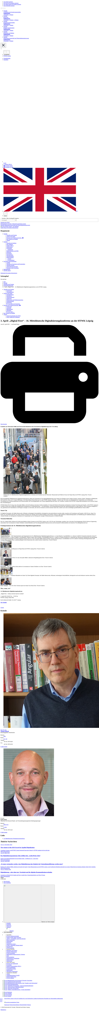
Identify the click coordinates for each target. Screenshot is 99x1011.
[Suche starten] (16, 220)
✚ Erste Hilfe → (10, 312)
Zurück (2, 607)
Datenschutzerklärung (15, 1004)
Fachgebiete (9, 248)
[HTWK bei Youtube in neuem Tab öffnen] (7, 996)
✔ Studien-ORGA (7, 164)
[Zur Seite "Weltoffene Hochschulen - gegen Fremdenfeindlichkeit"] (18, 985)
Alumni (8, 240)
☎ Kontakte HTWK (8, 167)
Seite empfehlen (7, 882)
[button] (6, 52)
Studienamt (9, 298)
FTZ (7, 824)
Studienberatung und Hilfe (12, 251)
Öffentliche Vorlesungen (12, 971)
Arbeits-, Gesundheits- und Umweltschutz (16, 938)
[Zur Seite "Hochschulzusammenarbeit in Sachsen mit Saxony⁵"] (11, 988)
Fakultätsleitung (10, 294)
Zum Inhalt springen (8, 1)
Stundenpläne (9, 941)
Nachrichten (9, 290)
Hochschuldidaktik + (11, 967)
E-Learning (9, 965)
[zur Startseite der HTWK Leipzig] (10, 226)
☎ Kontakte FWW (8, 165)
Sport (7, 955)
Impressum (6, 1004)
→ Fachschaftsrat (10, 260)
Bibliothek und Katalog (11, 950)
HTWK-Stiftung (10, 978)
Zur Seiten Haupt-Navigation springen (12, 4)
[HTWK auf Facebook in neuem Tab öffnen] (7, 994)
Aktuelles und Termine (11, 235)
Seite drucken (6, 881)
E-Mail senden (4, 746)
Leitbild (8, 262)
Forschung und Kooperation (9, 261)
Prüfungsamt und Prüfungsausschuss (14, 300)
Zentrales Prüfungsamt (11, 951)
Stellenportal (9, 961)
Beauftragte (9, 302)
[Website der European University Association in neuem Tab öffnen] (17, 980)
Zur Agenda (4, 602)
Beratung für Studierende (12, 963)
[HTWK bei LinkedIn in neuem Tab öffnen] (7, 993)
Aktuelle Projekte (10, 265)
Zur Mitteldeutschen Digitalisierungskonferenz (14, 838)
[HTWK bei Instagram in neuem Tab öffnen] (7, 992)
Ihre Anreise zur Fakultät (12, 239)
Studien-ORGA (10, 245)
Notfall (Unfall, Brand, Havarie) (13, 937)
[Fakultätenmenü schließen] (3, 45)
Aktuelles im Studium (11, 243)
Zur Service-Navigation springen (10, 3)
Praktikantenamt (10, 301)
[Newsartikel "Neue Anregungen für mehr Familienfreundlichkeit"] (20, 983)
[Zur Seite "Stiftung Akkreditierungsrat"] (17, 989)
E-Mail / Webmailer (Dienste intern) (14, 945)
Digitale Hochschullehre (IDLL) (13, 966)
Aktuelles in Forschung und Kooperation (15, 264)
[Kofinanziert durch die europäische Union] (11, 1002)
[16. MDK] (25, 493)
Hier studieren (9, 244)
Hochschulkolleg (10, 957)
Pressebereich (9, 946)
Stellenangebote (10, 257)
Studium (5, 241)
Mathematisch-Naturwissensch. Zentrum (15, 954)
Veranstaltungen (10, 292)
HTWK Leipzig (7, 56)
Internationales (9, 254)
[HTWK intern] (7, 270)
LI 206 (5, 827)
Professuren (9, 306)
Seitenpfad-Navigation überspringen (9, 273)
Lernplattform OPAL (11, 968)
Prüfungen (8, 252)
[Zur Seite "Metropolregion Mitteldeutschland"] (13, 987)
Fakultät (5, 233)
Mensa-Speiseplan (10, 940)
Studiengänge (9, 247)
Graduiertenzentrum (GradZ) (13, 975)
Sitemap (29, 1004)
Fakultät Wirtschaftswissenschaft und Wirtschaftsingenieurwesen (15, 225)
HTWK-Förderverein (11, 976)
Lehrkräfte (8, 308)
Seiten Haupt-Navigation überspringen (9, 227)
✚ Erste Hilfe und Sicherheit (13, 304)
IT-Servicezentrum (10, 953)
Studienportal (9, 970)
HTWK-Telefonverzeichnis (12, 936)
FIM (4, 736)
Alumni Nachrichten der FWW (13, 315)
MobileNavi (3, 1009)
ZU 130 (5, 739)
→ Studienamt (9, 249)
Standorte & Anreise (11, 944)
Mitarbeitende (9, 309)
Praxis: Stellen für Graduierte (13, 317)
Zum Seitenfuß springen (8, 5)
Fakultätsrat (9, 296)
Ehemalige (8, 310)
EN (77, 211)
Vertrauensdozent (10, 297)
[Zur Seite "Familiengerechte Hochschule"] (12, 981)
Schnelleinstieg (6, 58)
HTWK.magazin (10, 948)
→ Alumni (8, 258)
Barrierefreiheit (23, 1004)
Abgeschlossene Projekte (12, 266)
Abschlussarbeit (10, 256)
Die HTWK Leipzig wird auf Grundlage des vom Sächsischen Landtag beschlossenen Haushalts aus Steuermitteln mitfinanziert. (33, 998)
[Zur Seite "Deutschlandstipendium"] (10, 984)
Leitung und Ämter (10, 236)
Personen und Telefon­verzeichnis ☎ (15, 237)
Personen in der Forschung (12, 268)
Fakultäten (5, 59)
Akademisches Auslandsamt (12, 958)
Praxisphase (9, 253)
